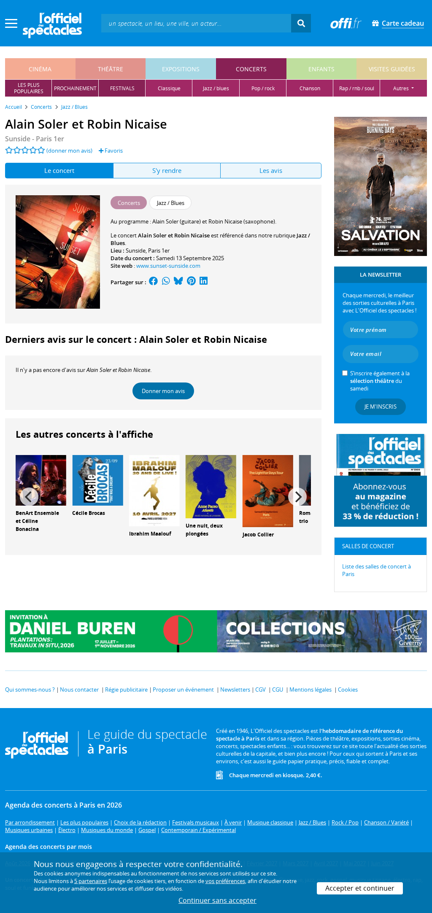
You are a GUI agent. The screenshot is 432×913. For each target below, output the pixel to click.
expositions (181, 69)
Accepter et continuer (359, 888)
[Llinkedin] (203, 282)
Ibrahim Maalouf (150, 533)
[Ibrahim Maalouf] (154, 490)
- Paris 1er (34, 138)
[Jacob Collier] (268, 490)
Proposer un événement (183, 689)
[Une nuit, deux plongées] (211, 486)
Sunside (136, 250)
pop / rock (263, 88)
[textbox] (196, 23)
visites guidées (392, 69)
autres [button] (401, 88)
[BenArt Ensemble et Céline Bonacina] (41, 479)
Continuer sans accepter (217, 900)
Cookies (348, 689)
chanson (310, 88)
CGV (260, 689)
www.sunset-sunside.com (168, 265)
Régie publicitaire (126, 689)
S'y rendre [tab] (166, 170)
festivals (122, 88)
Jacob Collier (258, 534)
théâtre (110, 69)
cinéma (40, 69)
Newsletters (235, 689)
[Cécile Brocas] (97, 479)
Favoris (113, 150)
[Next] (297, 496)
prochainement (75, 88)
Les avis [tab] (270, 170)
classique (169, 88)
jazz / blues (216, 88)
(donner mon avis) (69, 150)
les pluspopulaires (28, 88)
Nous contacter (79, 689)
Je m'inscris (380, 406)
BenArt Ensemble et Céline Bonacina (37, 521)
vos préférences (225, 881)
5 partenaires (90, 881)
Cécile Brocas (88, 513)
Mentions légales (310, 689)
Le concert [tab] (59, 170)
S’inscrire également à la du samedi (380, 380)
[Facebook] (153, 282)
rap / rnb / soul (356, 88)
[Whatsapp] (166, 282)
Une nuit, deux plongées (204, 529)
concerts (251, 69)
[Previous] (29, 496)
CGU (277, 689)
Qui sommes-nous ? (30, 689)
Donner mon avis (163, 391)
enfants (321, 69)
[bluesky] (178, 282)
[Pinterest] (191, 282)
